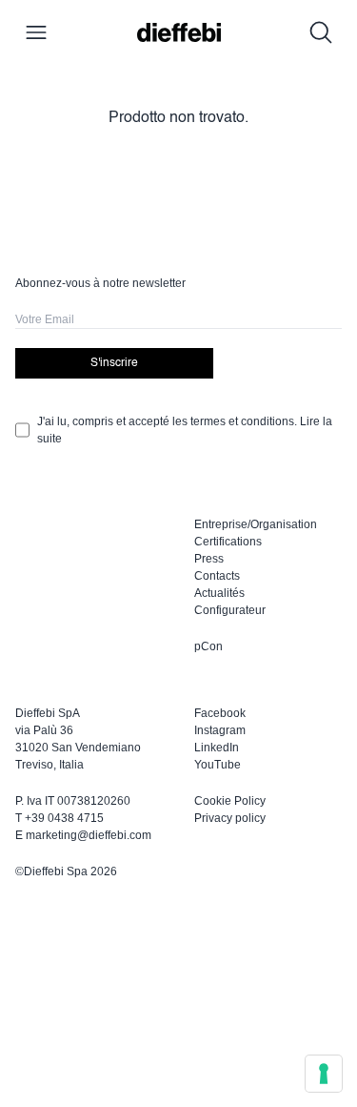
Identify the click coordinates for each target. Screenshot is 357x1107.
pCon (208, 646)
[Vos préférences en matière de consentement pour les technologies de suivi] (324, 1074)
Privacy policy (230, 818)
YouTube (217, 764)
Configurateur (230, 610)
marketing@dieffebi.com (88, 835)
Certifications (228, 541)
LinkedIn (216, 747)
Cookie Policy (230, 801)
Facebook (220, 713)
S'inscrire (114, 363)
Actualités (219, 593)
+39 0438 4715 (64, 818)
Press (209, 558)
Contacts (217, 576)
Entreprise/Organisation (255, 524)
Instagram (220, 730)
